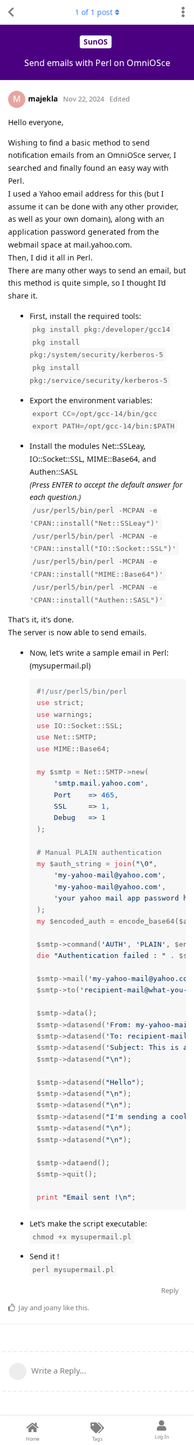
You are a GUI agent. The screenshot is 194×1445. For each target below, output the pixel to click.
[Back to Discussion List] (11, 12)
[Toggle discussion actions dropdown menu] (183, 12)
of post (94, 12)
